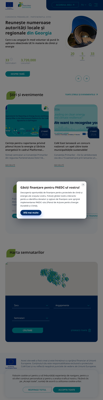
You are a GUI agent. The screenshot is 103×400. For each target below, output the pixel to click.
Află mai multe (30, 212)
